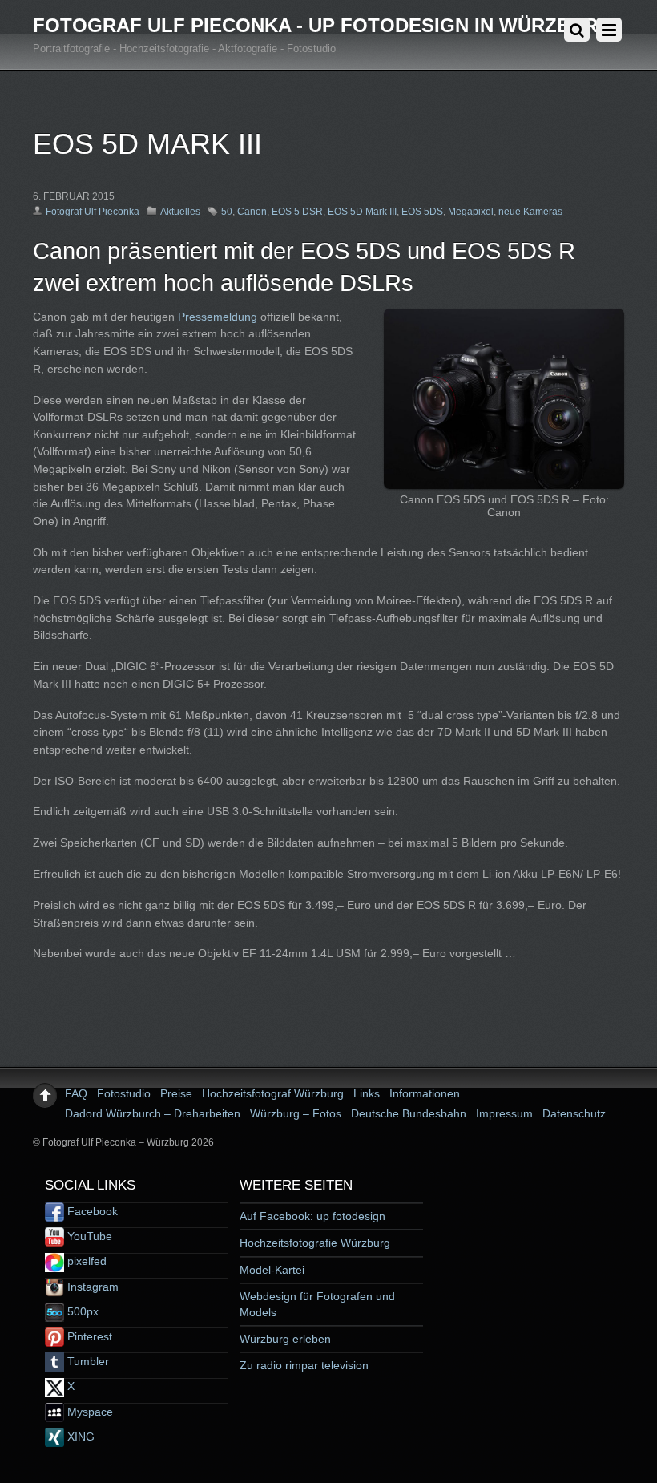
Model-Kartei (272, 1269)
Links (366, 1093)
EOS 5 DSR (297, 211)
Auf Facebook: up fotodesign (312, 1216)
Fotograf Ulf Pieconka (92, 211)
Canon (252, 211)
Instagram (91, 1286)
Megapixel (471, 211)
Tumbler (86, 1361)
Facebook (91, 1211)
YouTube (88, 1236)
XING (79, 1436)
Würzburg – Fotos (295, 1113)
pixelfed (85, 1261)
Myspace (88, 1411)
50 (226, 211)
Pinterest (88, 1336)
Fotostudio (124, 1093)
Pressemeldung (217, 316)
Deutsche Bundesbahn (408, 1113)
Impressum (504, 1113)
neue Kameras (530, 211)
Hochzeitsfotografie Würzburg (315, 1242)
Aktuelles (180, 211)
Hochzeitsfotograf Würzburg (273, 1093)
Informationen (424, 1093)
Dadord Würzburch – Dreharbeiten (152, 1113)
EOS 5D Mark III (362, 211)
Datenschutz (574, 1113)
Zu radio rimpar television (304, 1365)
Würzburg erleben (285, 1338)
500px (81, 1311)
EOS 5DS (422, 211)
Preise (176, 1093)
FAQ (76, 1093)
